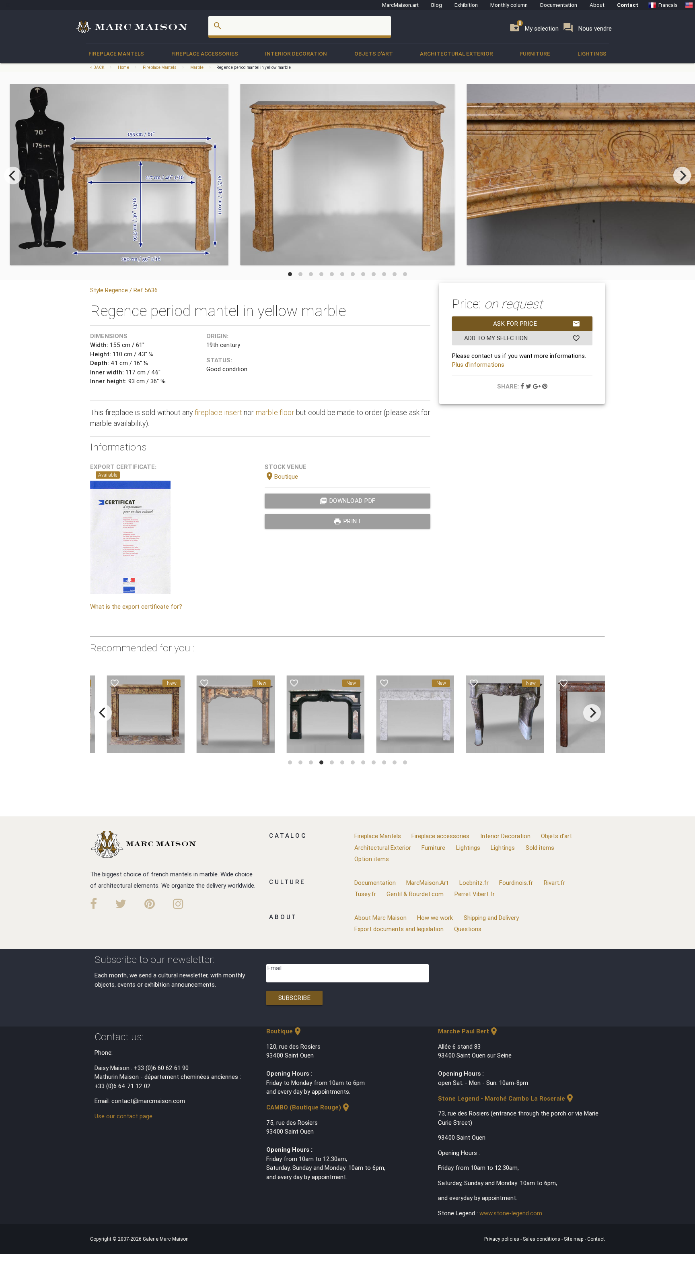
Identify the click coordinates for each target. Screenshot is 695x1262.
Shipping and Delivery (491, 917)
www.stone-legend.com (510, 1213)
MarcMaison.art (400, 4)
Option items (371, 859)
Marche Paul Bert (468, 1031)
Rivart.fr (554, 882)
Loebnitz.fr (474, 882)
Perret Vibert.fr (474, 894)
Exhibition (466, 4)
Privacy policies (502, 1239)
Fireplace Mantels (116, 53)
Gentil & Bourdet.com (415, 894)
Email (274, 968)
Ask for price (536, 324)
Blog (436, 4)
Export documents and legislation (399, 929)
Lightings (592, 53)
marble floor (275, 412)
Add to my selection (522, 338)
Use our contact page (123, 1116)
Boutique (281, 476)
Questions (467, 929)
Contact (627, 4)
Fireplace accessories (204, 53)
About (597, 4)
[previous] (13, 175)
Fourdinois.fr (516, 882)
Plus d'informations (478, 364)
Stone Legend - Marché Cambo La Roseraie (506, 1098)
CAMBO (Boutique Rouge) (308, 1107)
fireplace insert (218, 412)
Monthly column (509, 4)
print (347, 521)
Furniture (535, 53)
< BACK (97, 67)
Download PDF (347, 501)
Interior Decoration (296, 53)
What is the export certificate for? (136, 606)
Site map (574, 1239)
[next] (682, 175)
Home (123, 67)
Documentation (558, 4)
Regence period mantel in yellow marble (253, 67)
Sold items (540, 847)
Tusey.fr (365, 894)
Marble (196, 67)
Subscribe (294, 998)
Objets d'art (373, 53)
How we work (435, 917)
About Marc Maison (380, 917)
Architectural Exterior (456, 53)
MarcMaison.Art (427, 882)
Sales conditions (542, 1239)
